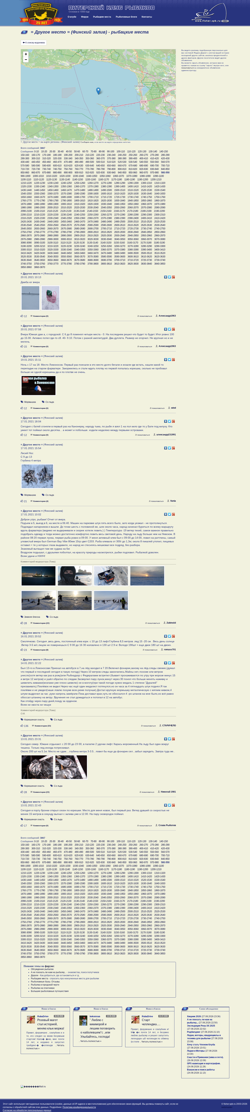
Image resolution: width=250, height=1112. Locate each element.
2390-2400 (133, 218)
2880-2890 (52, 235)
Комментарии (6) (40, 408)
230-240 (111, 155)
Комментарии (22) (41, 623)
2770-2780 (52, 232)
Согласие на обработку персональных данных (27, 1110)
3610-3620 (146, 256)
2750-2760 (26, 232)
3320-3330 (52, 249)
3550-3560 (66, 256)
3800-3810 (106, 263)
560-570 (165, 162)
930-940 (111, 172)
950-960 (133, 172)
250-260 (133, 155)
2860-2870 (26, 235)
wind (173, 408)
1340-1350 (52, 186)
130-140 (153, 151)
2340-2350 (66, 218)
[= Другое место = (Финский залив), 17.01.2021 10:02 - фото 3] (111, 577)
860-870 (35, 172)
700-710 (165, 165)
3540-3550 (52, 256)
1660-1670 (39, 197)
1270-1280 (106, 183)
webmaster (226, 1107)
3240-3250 (92, 246)
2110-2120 (52, 211)
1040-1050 (91, 176)
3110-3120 (66, 242)
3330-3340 (66, 249)
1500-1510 (119, 190)
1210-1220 (26, 183)
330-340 (68, 158)
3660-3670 (66, 260)
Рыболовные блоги (126, 17)
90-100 (110, 151)
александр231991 (166, 434)
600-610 (57, 165)
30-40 (61, 151)
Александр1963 (167, 316)
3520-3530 (26, 256)
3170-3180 (146, 242)
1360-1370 (79, 186)
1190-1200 (142, 179)
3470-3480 (106, 253)
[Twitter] (169, 276)
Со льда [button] (50, 402)
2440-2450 (52, 221)
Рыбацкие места (102, 17)
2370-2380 (106, 218)
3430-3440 (52, 253)
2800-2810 (92, 232)
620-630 (79, 165)
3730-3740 (159, 260)
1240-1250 (66, 183)
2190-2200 (159, 211)
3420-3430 (39, 253)
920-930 (100, 172)
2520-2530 (159, 221)
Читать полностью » (90, 1041)
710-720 (25, 169)
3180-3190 (159, 242)
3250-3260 (106, 246)
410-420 (154, 158)
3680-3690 (92, 260)
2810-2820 (106, 232)
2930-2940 (119, 235)
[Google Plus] (173, 276)
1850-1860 (146, 200)
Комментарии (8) (40, 650)
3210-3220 (52, 246)
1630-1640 (146, 193)
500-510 (100, 162)
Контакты (147, 17)
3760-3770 (52, 263)
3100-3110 (52, 242)
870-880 (46, 172)
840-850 (165, 169)
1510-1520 (133, 190)
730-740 (46, 169)
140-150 (163, 151)
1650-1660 (26, 197)
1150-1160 (90, 179)
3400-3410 (159, 249)
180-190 (57, 155)
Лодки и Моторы (196, 1051)
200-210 (79, 155)
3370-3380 (119, 249)
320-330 (57, 158)
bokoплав (95, 1016)
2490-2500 (119, 221)
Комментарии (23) (41, 792)
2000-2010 (52, 207)
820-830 (143, 169)
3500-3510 (146, 253)
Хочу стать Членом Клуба (201, 1044)
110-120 (131, 151)
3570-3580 (92, 256)
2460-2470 (79, 221)
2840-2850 (146, 232)
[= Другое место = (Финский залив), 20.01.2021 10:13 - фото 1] (31, 299)
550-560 (154, 162)
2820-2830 (119, 232)
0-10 (36, 151)
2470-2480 (92, 221)
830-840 (154, 169)
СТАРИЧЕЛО (169, 725)
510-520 (111, 162)
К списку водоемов (35, 42)
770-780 (89, 169)
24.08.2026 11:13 (196, 1073)
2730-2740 (146, 228)
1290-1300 (133, 183)
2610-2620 (133, 225)
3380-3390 (133, 249)
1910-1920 (79, 204)
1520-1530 (146, 190)
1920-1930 (92, 204)
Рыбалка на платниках (43, 988)
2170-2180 (132, 211)
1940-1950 (119, 204)
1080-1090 (145, 176)
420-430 (165, 158)
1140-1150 (77, 179)
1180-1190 (129, 179)
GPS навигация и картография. (203, 1063)
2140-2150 (92, 211)
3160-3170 (132, 242)
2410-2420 (159, 218)
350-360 (89, 158)
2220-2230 (52, 214)
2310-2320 (26, 218)
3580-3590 (106, 256)
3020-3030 (92, 239)
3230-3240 (79, 246)
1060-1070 (118, 176)
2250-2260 (92, 214)
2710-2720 (119, 228)
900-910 (79, 172)
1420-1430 (159, 186)
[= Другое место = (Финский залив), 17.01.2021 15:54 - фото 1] (37, 478)
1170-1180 (116, 179)
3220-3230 (66, 246)
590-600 (46, 165)
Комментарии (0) (40, 316)
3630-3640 (26, 260)
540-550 (143, 162)
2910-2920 (92, 235)
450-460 (46, 162)
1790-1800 (66, 200)
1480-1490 (92, 190)
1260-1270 (92, 183)
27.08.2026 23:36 (211, 1016)
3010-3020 (79, 239)
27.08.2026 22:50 (208, 1022)
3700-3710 (119, 260)
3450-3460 (79, 253)
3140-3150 (105, 242)
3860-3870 (39, 267)
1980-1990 (26, 207)
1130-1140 (64, 179)
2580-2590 (92, 225)
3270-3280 (133, 246)
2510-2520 (146, 221)
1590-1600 (92, 193)
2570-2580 (79, 225)
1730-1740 (133, 197)
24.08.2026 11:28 (196, 1066)
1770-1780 (39, 200)
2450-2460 (66, 221)
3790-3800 (92, 263)
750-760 (68, 169)
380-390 (122, 158)
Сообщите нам (87, 142)
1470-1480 (79, 190)
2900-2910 (79, 235)
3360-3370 (106, 249)
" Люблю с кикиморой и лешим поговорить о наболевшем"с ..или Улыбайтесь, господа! (98, 1028)
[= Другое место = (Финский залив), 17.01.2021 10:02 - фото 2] (75, 577)
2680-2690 (79, 228)
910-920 (89, 172)
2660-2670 (52, 228)
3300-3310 (26, 249)
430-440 (25, 162)
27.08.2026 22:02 (196, 1029)
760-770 (79, 169)
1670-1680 (52, 197)
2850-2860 (159, 232)
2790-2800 (79, 232)
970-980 (154, 172)
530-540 (133, 162)
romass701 (170, 649)
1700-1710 (92, 197)
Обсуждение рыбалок (42, 969)
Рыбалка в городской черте (45, 984)
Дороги (34, 975)
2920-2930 (106, 235)
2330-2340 (52, 218)
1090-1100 (158, 176)
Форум (84, 17)
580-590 (35, 165)
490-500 (89, 162)
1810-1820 (92, 200)
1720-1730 (119, 197)
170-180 (46, 155)
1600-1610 (106, 193)
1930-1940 (106, 204)
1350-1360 (66, 186)
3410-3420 (26, 253)
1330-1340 (39, 186)
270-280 (154, 155)
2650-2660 (39, 228)
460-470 (57, 162)
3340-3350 (79, 249)
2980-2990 (39, 239)
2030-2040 (92, 207)
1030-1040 (78, 176)
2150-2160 (105, 211)
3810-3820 (119, 263)
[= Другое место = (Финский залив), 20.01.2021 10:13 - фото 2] (50, 299)
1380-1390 (106, 186)
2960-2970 (159, 235)
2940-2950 (133, 235)
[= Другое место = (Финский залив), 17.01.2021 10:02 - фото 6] (75, 602)
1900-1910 (66, 204)
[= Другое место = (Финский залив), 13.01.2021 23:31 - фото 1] (38, 768)
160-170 (35, 155)
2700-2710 (106, 228)
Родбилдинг (193, 1032)
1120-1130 (51, 179)
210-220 (89, 155)
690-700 (154, 165)
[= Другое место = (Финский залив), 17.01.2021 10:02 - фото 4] (147, 577)
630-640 (89, 165)
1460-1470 (66, 190)
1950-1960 (133, 204)
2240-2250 (79, 214)
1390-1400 (119, 186)
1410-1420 (146, 186)
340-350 (79, 158)
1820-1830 (106, 200)
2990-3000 (52, 239)
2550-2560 (52, 225)
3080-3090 (26, 242)
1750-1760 (159, 197)
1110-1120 (38, 179)
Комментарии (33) (43, 726)
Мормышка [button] (30, 402)
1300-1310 (146, 183)
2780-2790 (66, 232)
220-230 (100, 155)
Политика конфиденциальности (79, 1107)
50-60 (77, 151)
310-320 (46, 158)
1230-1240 (52, 183)
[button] (98, 91)
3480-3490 (119, 253)
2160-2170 (119, 211)
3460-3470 (92, 253)
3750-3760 (39, 263)
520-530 (122, 162)
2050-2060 (119, 207)
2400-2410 (146, 218)
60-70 (85, 151)
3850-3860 (26, 267)
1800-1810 (79, 200)
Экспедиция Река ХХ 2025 (201, 1025)
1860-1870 (159, 200)
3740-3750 (26, 263)
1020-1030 (64, 176)
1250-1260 (79, 183)
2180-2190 (146, 211)
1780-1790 (52, 200)
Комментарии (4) (40, 501)
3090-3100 (39, 242)
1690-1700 (79, 197)
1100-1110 (26, 179)
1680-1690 (66, 197)
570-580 (25, 165)
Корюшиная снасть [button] (34, 719)
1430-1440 (26, 190)
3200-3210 (39, 246)
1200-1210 (155, 179)
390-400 (133, 158)
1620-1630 (133, 193)
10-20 (44, 151)
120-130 (142, 151)
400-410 (143, 158)
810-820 (133, 169)
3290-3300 (159, 246)
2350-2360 (79, 218)
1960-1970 (146, 204)
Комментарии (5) (40, 435)
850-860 (25, 172)
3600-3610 (133, 256)
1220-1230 (39, 183)
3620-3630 (159, 256)
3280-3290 (146, 246)
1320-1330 (26, 186)
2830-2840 (133, 232)
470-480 (68, 162)
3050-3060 (133, 239)
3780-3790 (79, 263)
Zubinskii (171, 623)
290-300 (25, 158)
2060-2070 (133, 207)
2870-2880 (39, 235)
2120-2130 (65, 211)
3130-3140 (92, 242)
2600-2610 (119, 225)
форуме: (50, 966)
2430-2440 (39, 221)
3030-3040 (106, 239)
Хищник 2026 (194, 1016)
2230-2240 (66, 214)
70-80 (93, 151)
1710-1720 (106, 197)
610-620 (68, 165)
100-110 (121, 151)
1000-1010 (38, 176)
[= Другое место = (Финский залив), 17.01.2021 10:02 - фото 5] (39, 602)
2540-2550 (39, 225)
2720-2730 (133, 228)
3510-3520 (159, 253)
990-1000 (25, 176)
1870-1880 (26, 204)
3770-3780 (66, 263)
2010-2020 (66, 207)
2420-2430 (26, 221)
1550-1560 (39, 193)
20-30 (52, 151)
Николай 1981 (168, 792)
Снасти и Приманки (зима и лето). (205, 1057)
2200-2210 (26, 214)
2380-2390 (119, 218)
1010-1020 (51, 176)
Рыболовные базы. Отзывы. (45, 981)
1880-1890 (39, 204)
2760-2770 (39, 232)
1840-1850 (133, 200)
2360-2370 (92, 218)
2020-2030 (79, 207)
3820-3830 (133, 263)
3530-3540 (39, 256)
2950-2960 (146, 235)
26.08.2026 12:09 (196, 1060)
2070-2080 (146, 207)
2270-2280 (119, 214)
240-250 (122, 155)
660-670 (122, 165)
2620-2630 (146, 225)
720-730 (35, 169)
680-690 (143, 165)
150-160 (25, 155)
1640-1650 (159, 193)
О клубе (72, 17)
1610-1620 (119, 193)
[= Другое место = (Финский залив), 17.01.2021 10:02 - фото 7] (111, 602)
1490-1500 (106, 190)
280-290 (165, 155)
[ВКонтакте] (166, 276)
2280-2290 (133, 214)
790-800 (111, 169)
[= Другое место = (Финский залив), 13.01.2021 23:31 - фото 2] (71, 768)
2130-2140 (79, 211)
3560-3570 (79, 256)
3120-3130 (79, 242)
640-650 (100, 165)
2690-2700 (92, 228)
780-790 (100, 169)
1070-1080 (131, 176)
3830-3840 (146, 263)
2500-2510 (133, 221)
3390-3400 (146, 249)
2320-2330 (39, 218)
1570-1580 (66, 193)
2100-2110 (39, 211)
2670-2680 (66, 228)
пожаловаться (146, 316)
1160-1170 (103, 179)
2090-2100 (26, 211)
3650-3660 (52, 260)
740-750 (57, 169)
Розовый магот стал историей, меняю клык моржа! (50, 1024)
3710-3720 (133, 260)
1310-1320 (159, 183)
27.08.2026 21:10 (210, 1032)
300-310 (35, 158)
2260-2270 (106, 214)
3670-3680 (79, 260)
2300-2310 (159, 214)
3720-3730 (146, 260)
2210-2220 (39, 214)
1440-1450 (39, 190)
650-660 (111, 165)
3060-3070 (146, 239)
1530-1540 (159, 190)
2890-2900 (66, 235)
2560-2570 (66, 225)
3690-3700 (106, 260)
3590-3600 (119, 256)
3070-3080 (159, 239)
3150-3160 (119, 242)
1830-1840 (119, 200)
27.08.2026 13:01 (196, 1047)
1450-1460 (52, 190)
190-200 (68, 155)
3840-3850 (159, 263)
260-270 (143, 155)
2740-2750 (159, 228)
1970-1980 (159, 204)
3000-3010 (66, 239)
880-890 (57, 172)
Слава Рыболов (167, 825)
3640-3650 (39, 260)
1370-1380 (92, 186)
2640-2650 (26, 228)
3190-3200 (26, 246)
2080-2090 (159, 207)
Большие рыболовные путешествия (50, 991)
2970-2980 (26, 239)
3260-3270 (119, 246)
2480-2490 (106, 221)
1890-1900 (52, 204)
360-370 (100, 158)
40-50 (69, 151)
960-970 (143, 172)
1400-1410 (133, 186)
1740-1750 (146, 197)
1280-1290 (119, 183)
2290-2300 (146, 214)
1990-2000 (39, 207)
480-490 (79, 162)
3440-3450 (66, 253)
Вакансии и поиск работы (201, 1069)
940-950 (122, 172)
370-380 (111, 158)
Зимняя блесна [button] (32, 617)
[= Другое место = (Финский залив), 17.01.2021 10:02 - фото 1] (39, 577)
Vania (173, 501)
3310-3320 (39, 249)
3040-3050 (119, 239)
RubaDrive (42, 1016)
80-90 (102, 151)
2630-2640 (159, 225)
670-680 (133, 165)
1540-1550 (26, 193)
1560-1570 (52, 193)
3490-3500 (133, 253)
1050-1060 (105, 176)
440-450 (35, 162)
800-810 (122, 169)
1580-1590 (79, 193)
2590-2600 (106, 225)
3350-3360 (92, 249)
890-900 (68, 172)
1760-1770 (26, 200)
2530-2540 (26, 225)
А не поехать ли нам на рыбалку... (48, 972)
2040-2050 (106, 207)
